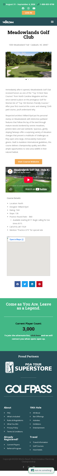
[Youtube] (34, 8)
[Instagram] (28, 8)
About (7, 407)
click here (35, 335)
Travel (33, 437)
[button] (52, 21)
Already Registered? (11, 438)
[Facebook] (23, 8)
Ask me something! (43, 470)
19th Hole (35, 407)
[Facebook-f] (23, 467)
